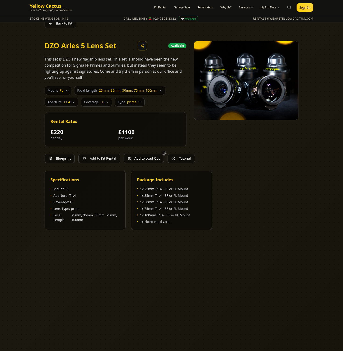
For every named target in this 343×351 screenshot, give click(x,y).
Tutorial (185, 158)
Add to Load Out (147, 158)
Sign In (305, 7)
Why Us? (225, 7)
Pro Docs (270, 7)
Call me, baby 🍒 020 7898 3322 (150, 19)
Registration (205, 7)
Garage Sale (182, 7)
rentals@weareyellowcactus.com (283, 19)
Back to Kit (64, 23)
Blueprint (63, 158)
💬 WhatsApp (188, 18)
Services (244, 7)
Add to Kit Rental (103, 158)
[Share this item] (142, 45)
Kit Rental (160, 7)
